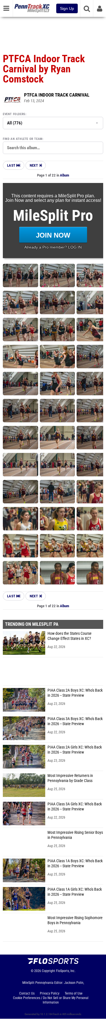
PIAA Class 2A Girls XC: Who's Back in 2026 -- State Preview (74, 750)
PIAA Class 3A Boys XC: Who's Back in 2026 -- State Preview (75, 721)
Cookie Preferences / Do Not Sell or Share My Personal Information (50, 1000)
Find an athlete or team (22, 139)
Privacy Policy (49, 993)
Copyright (48, 971)
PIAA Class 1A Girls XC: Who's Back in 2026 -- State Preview (74, 892)
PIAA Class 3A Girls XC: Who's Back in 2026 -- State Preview (74, 807)
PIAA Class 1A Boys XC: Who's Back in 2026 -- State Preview (75, 863)
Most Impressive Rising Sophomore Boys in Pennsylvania (75, 920)
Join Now (53, 235)
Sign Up (67, 8)
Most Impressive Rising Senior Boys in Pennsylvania (75, 835)
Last (11, 165)
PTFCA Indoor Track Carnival (56, 95)
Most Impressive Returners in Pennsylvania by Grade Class (70, 778)
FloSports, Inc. (65, 971)
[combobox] (53, 148)
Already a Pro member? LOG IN (53, 247)
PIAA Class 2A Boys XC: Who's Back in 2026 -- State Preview (75, 693)
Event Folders (14, 114)
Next (34, 165)
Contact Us (26, 993)
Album (64, 175)
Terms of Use (74, 993)
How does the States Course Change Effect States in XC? (69, 636)
